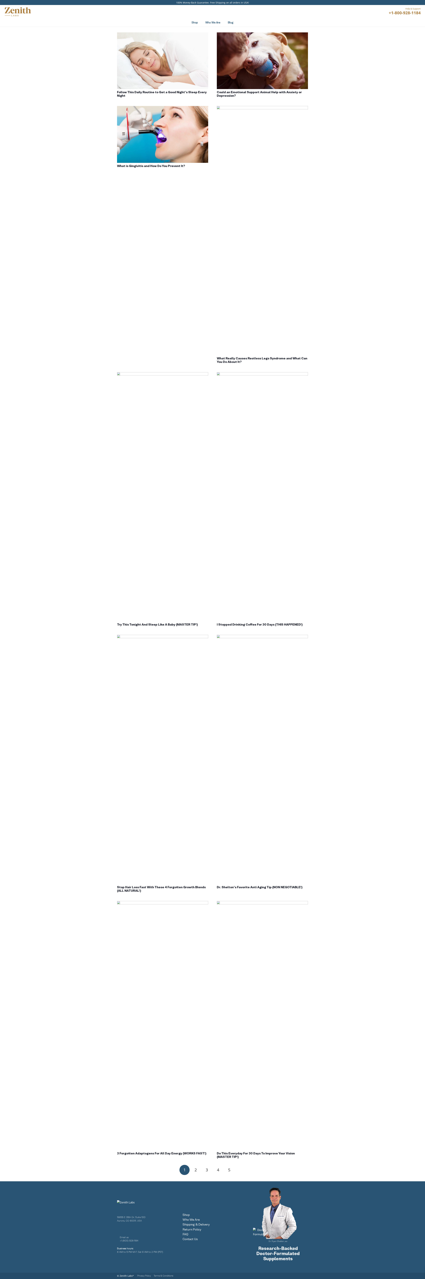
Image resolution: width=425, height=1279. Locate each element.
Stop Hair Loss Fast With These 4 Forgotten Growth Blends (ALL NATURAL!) (161, 888)
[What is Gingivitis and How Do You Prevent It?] (162, 134)
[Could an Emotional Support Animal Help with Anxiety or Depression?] (262, 60)
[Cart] (418, 22)
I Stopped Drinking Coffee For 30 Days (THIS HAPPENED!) (260, 624)
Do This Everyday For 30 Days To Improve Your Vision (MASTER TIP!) (256, 1155)
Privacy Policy (144, 1275)
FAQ (185, 1234)
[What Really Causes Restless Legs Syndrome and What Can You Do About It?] (262, 230)
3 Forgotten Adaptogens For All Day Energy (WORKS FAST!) (161, 1153)
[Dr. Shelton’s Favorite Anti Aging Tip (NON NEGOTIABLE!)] (262, 759)
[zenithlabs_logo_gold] (17, 12)
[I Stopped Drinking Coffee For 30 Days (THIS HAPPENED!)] (262, 496)
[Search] (255, 12)
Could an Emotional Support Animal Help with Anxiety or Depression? (259, 93)
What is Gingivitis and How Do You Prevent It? (151, 166)
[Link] (403, 22)
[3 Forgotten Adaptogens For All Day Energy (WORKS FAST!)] (162, 1025)
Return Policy (192, 1229)
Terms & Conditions (163, 1275)
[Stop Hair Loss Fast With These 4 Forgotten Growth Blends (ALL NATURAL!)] (162, 759)
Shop (186, 1215)
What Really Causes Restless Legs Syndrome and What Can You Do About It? (262, 360)
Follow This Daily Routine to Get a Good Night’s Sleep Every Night (162, 93)
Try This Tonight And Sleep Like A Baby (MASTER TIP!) (157, 624)
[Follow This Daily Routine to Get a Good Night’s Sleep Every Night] (162, 60)
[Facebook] (118, 1229)
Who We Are (191, 1219)
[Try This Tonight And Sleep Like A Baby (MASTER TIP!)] (162, 496)
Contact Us (190, 1239)
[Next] (240, 1170)
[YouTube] (138, 1229)
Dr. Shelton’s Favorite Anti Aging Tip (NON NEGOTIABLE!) (259, 887)
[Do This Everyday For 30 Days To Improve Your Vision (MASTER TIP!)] (262, 1025)
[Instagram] (128, 1229)
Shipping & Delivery (196, 1224)
